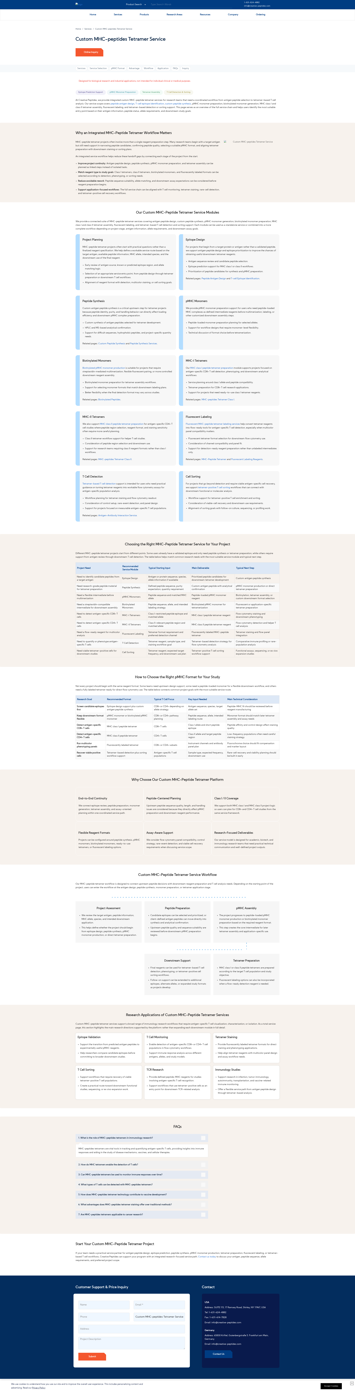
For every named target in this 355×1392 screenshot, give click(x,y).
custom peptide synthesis (178, 104)
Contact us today (207, 1257)
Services (118, 15)
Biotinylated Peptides (109, 400)
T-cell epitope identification (149, 104)
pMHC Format (118, 68)
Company (233, 15)
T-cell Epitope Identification (245, 279)
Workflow (148, 68)
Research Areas (174, 15)
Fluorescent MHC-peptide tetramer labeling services (213, 424)
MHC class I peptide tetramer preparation (211, 368)
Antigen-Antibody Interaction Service (117, 516)
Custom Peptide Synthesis (111, 344)
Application (163, 68)
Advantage (134, 68)
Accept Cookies (331, 1386)
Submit (92, 1357)
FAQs (175, 68)
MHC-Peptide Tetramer (214, 459)
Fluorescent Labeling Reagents (247, 459)
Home (93, 15)
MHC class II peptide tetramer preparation (121, 424)
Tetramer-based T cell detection (99, 484)
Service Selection (98, 68)
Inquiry (185, 68)
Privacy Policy (38, 1388)
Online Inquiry (91, 52)
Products (144, 15)
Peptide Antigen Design (214, 279)
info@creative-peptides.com (257, 6)
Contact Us (218, 1354)
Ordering (260, 15)
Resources (205, 15)
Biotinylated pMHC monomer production (104, 368)
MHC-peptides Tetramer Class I (218, 400)
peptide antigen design (122, 104)
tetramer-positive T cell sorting (214, 488)
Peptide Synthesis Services (143, 344)
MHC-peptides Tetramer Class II (114, 459)
